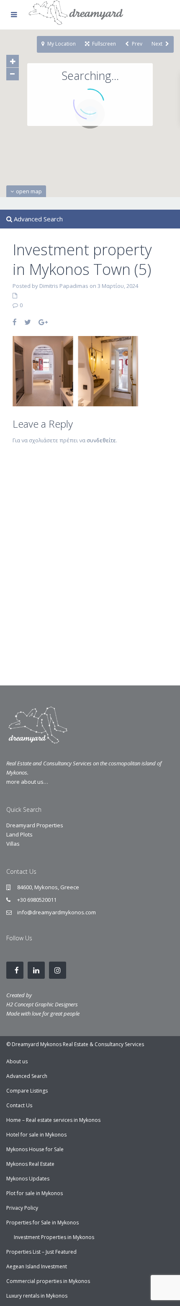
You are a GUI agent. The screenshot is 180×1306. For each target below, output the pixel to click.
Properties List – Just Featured (41, 1251)
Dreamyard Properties (34, 825)
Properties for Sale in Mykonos (42, 1222)
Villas (13, 843)
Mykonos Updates (27, 1178)
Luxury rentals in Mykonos (36, 1295)
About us (17, 1061)
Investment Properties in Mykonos (54, 1237)
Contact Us (19, 1105)
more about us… (27, 781)
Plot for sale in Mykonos (34, 1193)
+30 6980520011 (37, 899)
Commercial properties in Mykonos (48, 1281)
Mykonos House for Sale (35, 1149)
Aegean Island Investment (36, 1266)
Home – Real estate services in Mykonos (53, 1120)
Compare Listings (27, 1090)
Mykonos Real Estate (30, 1163)
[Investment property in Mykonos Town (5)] (75, 370)
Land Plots (19, 834)
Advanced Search (26, 1076)
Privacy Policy (22, 1207)
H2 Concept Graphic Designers (42, 1004)
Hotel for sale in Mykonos (36, 1134)
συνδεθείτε (101, 440)
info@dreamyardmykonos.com (56, 912)
